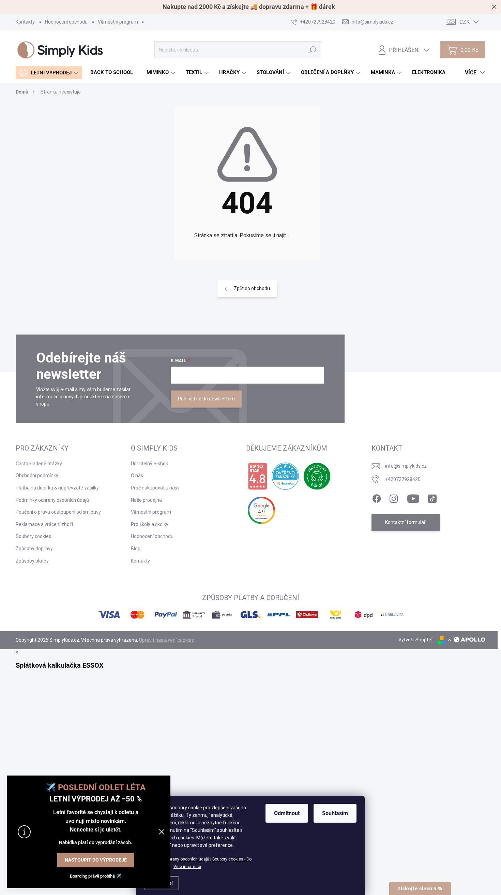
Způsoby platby (32, 561)
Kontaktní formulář (405, 522)
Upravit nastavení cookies (166, 640)
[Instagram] (394, 497)
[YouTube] (413, 497)
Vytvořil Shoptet (415, 639)
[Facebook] (376, 497)
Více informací (187, 866)
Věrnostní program (118, 22)
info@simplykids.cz (406, 466)
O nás (137, 475)
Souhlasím (335, 813)
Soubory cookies (33, 536)
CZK (464, 22)
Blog (135, 548)
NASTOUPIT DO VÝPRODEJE (96, 860)
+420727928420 (403, 479)
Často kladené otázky (39, 463)
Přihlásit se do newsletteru (206, 398)
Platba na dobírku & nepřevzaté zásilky (57, 488)
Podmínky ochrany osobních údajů (177, 859)
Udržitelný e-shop (149, 463)
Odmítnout (287, 813)
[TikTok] (432, 497)
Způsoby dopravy (34, 548)
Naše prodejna (146, 500)
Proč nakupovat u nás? (155, 488)
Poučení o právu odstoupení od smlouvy (58, 512)
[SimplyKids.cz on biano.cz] (257, 476)
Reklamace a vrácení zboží (44, 524)
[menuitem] (49, 72)
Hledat (313, 50)
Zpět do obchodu (252, 288)
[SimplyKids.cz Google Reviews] (261, 510)
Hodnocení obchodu (66, 22)
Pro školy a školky (149, 524)
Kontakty (25, 22)
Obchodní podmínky (37, 475)
